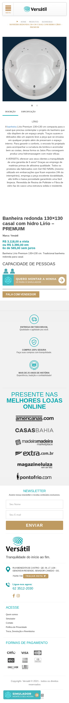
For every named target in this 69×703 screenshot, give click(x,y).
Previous (2, 70)
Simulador (10, 619)
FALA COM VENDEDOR (21, 294)
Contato (9, 623)
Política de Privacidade (16, 627)
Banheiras (47, 22)
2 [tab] (37, 106)
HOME (23, 22)
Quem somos (12, 614)
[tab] (10, 111)
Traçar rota (35, 576)
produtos (34, 22)
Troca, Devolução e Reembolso (20, 631)
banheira (12, 126)
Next (66, 70)
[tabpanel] (34, 69)
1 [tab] (32, 106)
